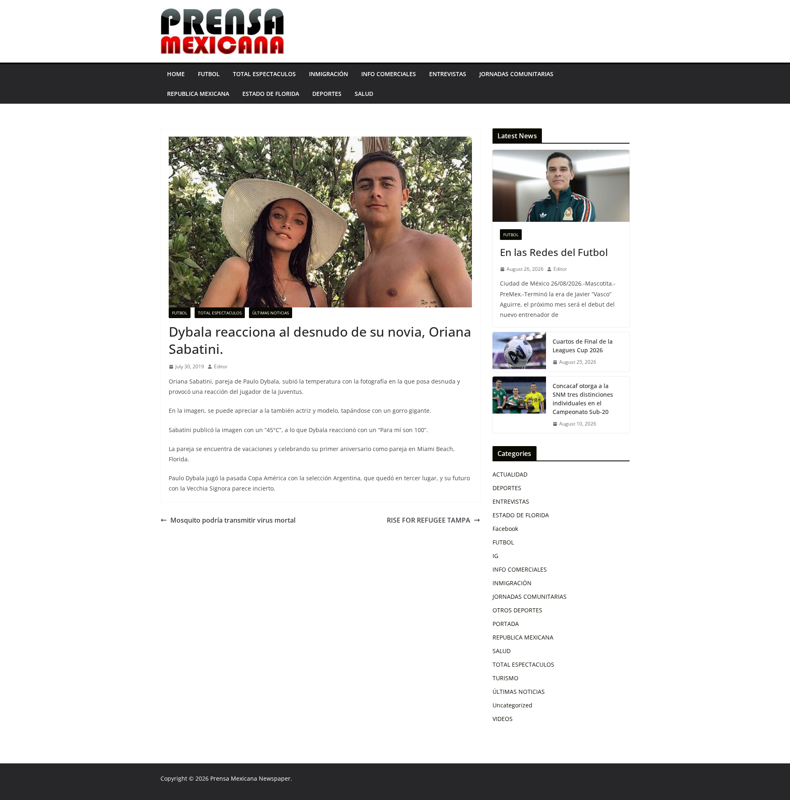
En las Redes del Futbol (554, 252)
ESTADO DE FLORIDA (270, 94)
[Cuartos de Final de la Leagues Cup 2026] (519, 352)
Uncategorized (512, 705)
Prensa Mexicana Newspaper (250, 778)
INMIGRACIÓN (328, 74)
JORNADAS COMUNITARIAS (516, 74)
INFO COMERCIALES (388, 74)
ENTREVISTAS (447, 74)
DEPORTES (327, 94)
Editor (221, 366)
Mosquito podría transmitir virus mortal (232, 520)
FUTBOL (209, 74)
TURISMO (505, 678)
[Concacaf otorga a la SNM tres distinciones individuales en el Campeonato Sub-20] (519, 405)
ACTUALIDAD (510, 474)
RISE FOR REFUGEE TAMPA (428, 520)
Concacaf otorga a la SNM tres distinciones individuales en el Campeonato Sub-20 (583, 399)
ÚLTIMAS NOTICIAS (270, 313)
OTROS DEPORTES (517, 610)
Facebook (505, 529)
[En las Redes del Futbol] (561, 186)
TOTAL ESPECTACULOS (264, 74)
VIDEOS (503, 719)
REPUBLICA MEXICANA (198, 94)
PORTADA (506, 624)
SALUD (364, 94)
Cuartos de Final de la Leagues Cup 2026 (583, 345)
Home (176, 74)
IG (495, 556)
